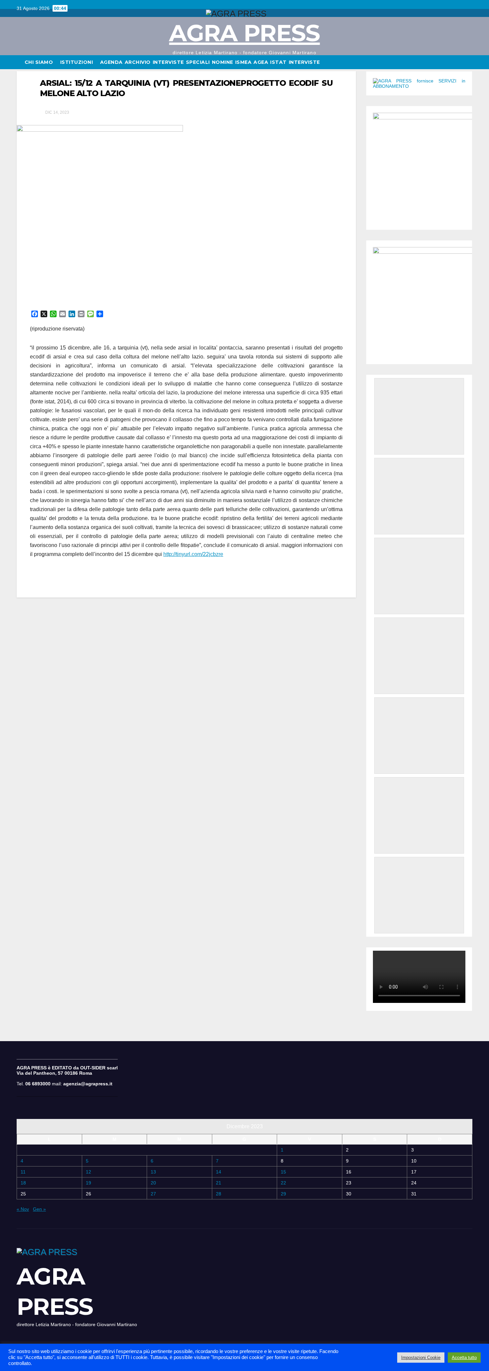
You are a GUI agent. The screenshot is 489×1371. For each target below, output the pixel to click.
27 (153, 1193)
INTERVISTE (168, 62)
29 (283, 1193)
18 (23, 1182)
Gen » (39, 1209)
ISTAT (278, 62)
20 (153, 1182)
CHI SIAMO (40, 62)
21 (218, 1182)
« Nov (23, 1209)
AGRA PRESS (244, 33)
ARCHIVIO (138, 62)
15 (283, 1171)
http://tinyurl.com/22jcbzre (193, 554)
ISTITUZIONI (77, 62)
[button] (468, 62)
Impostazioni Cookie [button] (420, 1357)
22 (283, 1182)
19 (88, 1182)
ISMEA (243, 62)
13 (153, 1171)
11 (23, 1171)
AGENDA (111, 62)
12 (88, 1171)
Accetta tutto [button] (464, 1357)
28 (218, 1193)
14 (218, 1171)
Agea (260, 62)
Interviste (304, 62)
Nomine (222, 62)
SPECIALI (198, 62)
